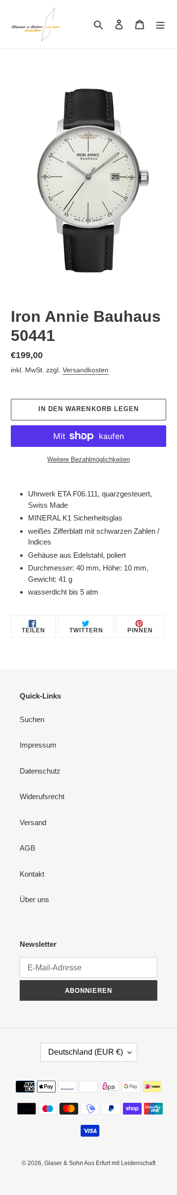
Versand (33, 822)
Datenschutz (40, 771)
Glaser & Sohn (64, 1163)
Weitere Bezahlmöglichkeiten (88, 459)
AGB (27, 848)
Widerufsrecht (42, 796)
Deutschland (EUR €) (85, 1052)
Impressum (38, 745)
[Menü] (160, 24)
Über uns (34, 899)
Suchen (32, 719)
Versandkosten (85, 370)
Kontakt (32, 874)
